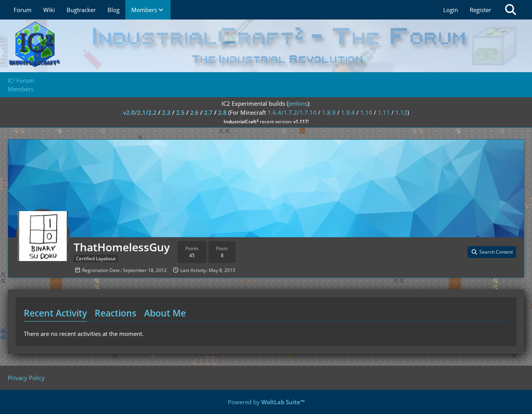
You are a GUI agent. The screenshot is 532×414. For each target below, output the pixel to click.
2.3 (166, 112)
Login (450, 10)
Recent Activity (55, 313)
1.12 (401, 112)
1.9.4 (348, 112)
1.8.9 (329, 112)
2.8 (222, 112)
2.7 (208, 112)
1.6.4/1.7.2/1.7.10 (292, 112)
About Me (165, 313)
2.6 (194, 112)
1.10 (366, 112)
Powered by (266, 402)
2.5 (180, 112)
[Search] (510, 10)
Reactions (115, 313)
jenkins (297, 103)
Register (480, 10)
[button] (491, 252)
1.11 (384, 112)
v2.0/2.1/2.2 (140, 112)
